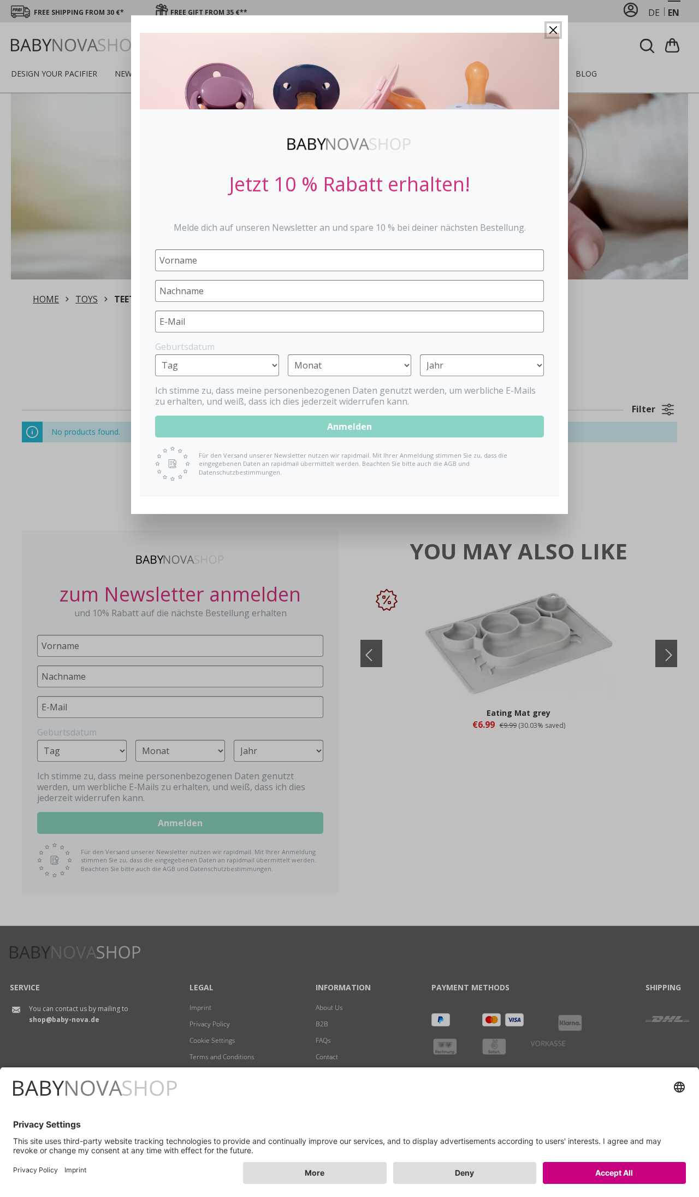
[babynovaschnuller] (349, 71)
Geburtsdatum (185, 346)
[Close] (553, 30)
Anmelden (349, 427)
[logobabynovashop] (349, 144)
